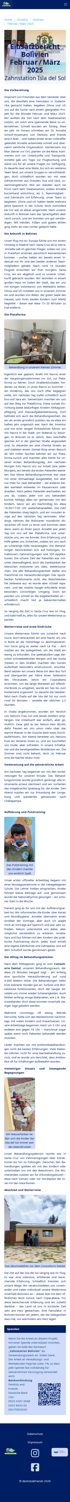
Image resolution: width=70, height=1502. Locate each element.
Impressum (35, 1442)
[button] (65, 4)
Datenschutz (35, 1434)
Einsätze (22, 19)
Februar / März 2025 (20, 23)
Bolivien (38, 19)
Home (8, 19)
